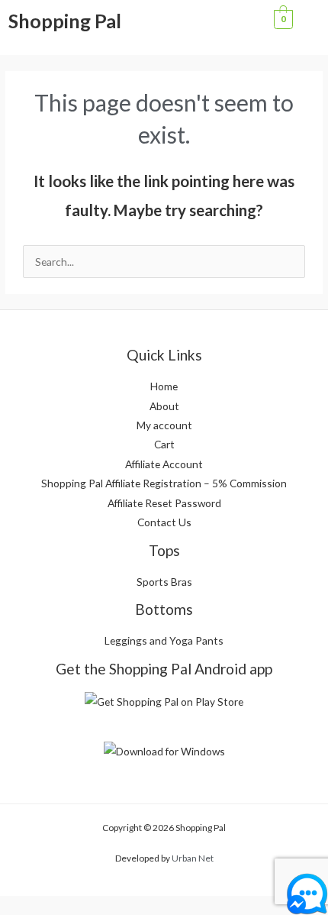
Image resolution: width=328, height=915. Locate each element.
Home (164, 386)
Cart (164, 444)
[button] (226, 22)
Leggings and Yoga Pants (164, 640)
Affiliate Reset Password (164, 502)
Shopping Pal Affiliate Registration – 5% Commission (164, 483)
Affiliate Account (164, 463)
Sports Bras (164, 581)
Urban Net (193, 858)
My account (164, 425)
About (164, 405)
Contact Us (164, 522)
